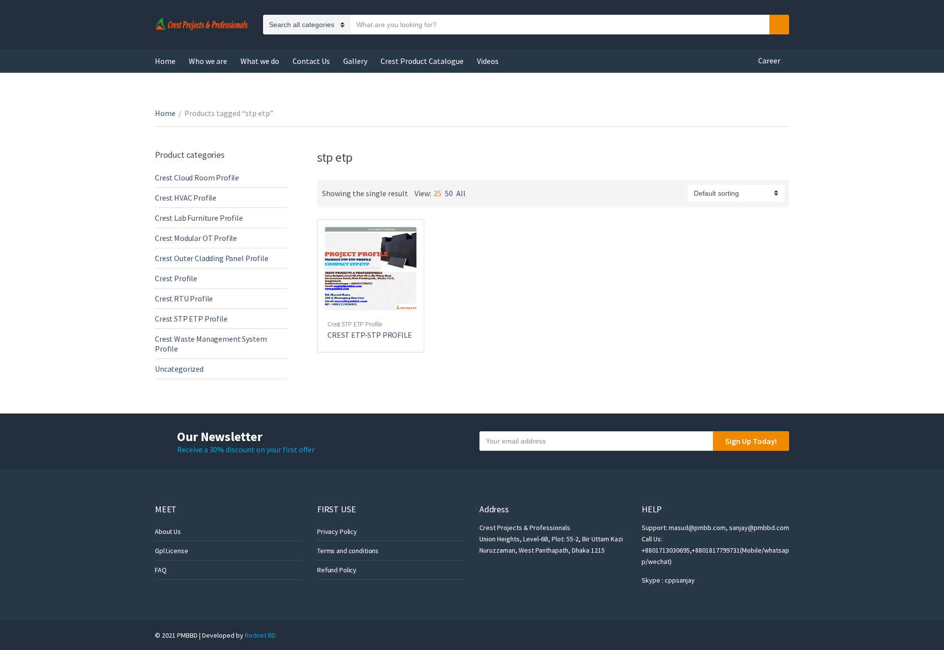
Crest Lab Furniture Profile (199, 218)
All (461, 193)
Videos (488, 61)
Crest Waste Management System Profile (210, 344)
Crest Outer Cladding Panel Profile (211, 258)
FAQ (161, 569)
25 (438, 193)
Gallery (355, 61)
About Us (168, 531)
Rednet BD (260, 635)
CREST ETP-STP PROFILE (369, 335)
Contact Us (311, 61)
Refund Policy (336, 569)
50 (449, 193)
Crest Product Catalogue (422, 61)
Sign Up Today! (751, 441)
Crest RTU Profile (184, 298)
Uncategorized (179, 369)
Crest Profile (176, 278)
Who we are (208, 61)
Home (165, 61)
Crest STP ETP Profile (354, 324)
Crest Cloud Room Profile (197, 177)
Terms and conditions (348, 550)
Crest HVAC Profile (185, 198)
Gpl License (171, 550)
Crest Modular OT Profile (196, 238)
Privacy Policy (337, 531)
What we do (259, 61)
